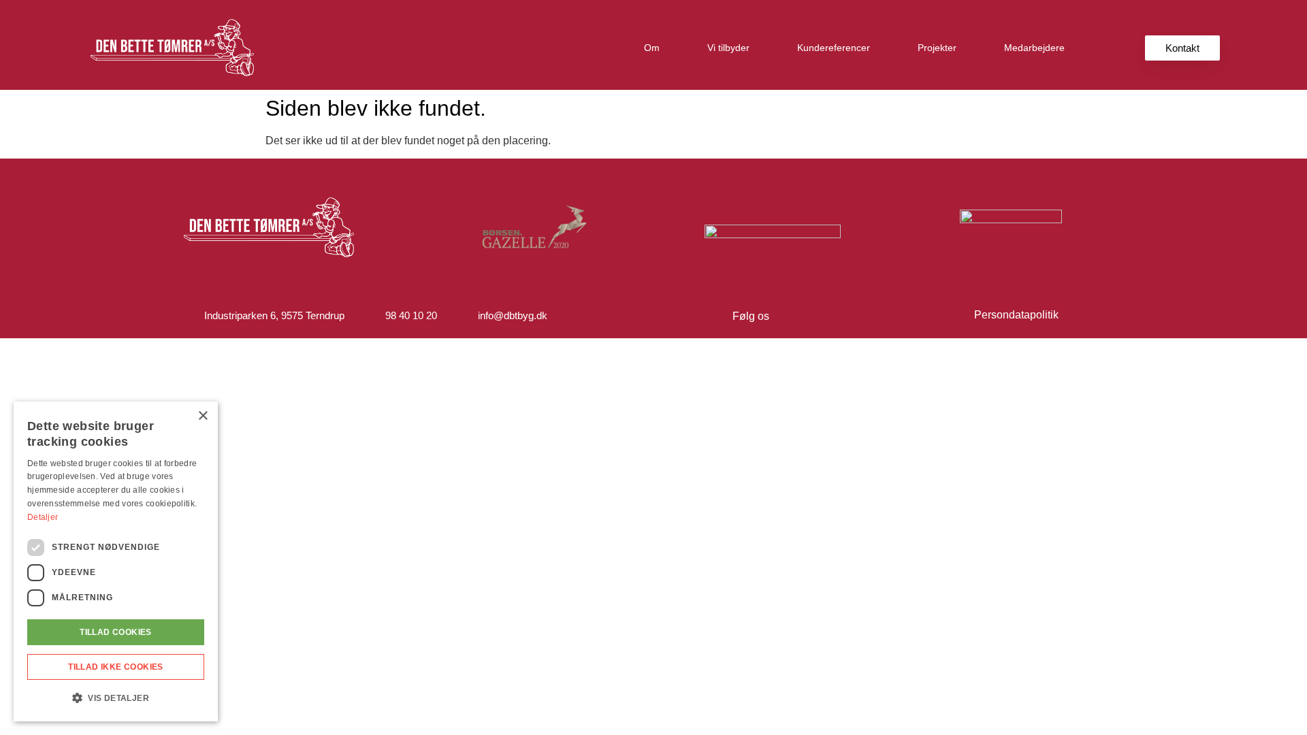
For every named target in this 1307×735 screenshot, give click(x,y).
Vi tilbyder (728, 47)
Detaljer (42, 517)
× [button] (202, 416)
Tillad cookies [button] (116, 632)
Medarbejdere (1034, 47)
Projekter (937, 47)
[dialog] (116, 561)
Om (652, 47)
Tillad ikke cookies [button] (115, 667)
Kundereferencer (833, 47)
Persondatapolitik (1016, 315)
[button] (115, 698)
